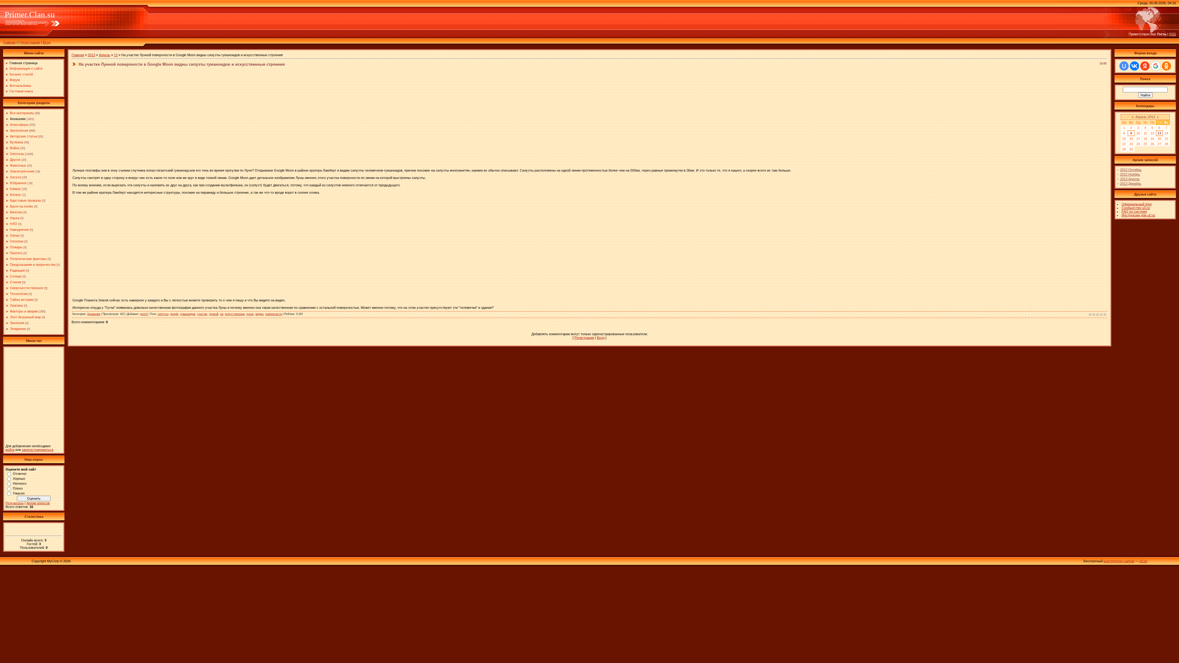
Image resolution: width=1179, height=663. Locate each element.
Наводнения (19, 229)
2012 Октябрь (1131, 170)
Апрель (104, 55)
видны (259, 314)
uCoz (1143, 561)
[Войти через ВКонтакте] (1134, 66)
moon (250, 314)
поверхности (273, 314)
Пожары (16, 247)
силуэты (163, 314)
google (174, 314)
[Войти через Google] (1156, 66)
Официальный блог (1137, 204)
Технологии (19, 294)
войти (10, 450)
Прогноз (16, 253)
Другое (15, 159)
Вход (46, 42)
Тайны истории (21, 299)
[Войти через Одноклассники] (1166, 66)
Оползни (16, 241)
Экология (17, 323)
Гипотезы (17, 154)
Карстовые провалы (25, 200)
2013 (91, 55)
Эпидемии (18, 329)
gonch (144, 314)
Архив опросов (38, 503)
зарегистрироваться (37, 450)
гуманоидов (187, 314)
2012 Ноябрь (1130, 174)
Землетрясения (22, 171)
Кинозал (16, 212)
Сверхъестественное (26, 288)
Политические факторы (28, 259)
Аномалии (17, 119)
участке (202, 314)
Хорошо (19, 478)
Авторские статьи (23, 136)
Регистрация (30, 42)
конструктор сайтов (1118, 561)
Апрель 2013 (1145, 117)
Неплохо (19, 483)
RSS (1172, 34)
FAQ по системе (1134, 211)
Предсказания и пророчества (33, 264)
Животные (18, 165)
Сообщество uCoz (1136, 208)
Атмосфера (19, 124)
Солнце (15, 276)
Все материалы (22, 113)
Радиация (17, 270)
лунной (213, 314)
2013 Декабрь (1130, 183)
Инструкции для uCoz (1138, 215)
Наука (14, 218)
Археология (19, 130)
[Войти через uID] (1124, 66)
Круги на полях (21, 206)
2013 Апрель (1130, 179)
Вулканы (16, 142)
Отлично (19, 473)
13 (116, 55)
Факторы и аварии (24, 311)
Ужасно (19, 493)
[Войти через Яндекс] (1145, 66)
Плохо (18, 488)
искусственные (235, 314)
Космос (15, 194)
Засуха (15, 177)
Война (14, 148)
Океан (15, 235)
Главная (9, 42)
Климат (15, 189)
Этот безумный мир (25, 317)
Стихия (15, 282)
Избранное (18, 183)
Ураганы (16, 305)
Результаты (15, 503)
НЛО (13, 224)
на (221, 314)
